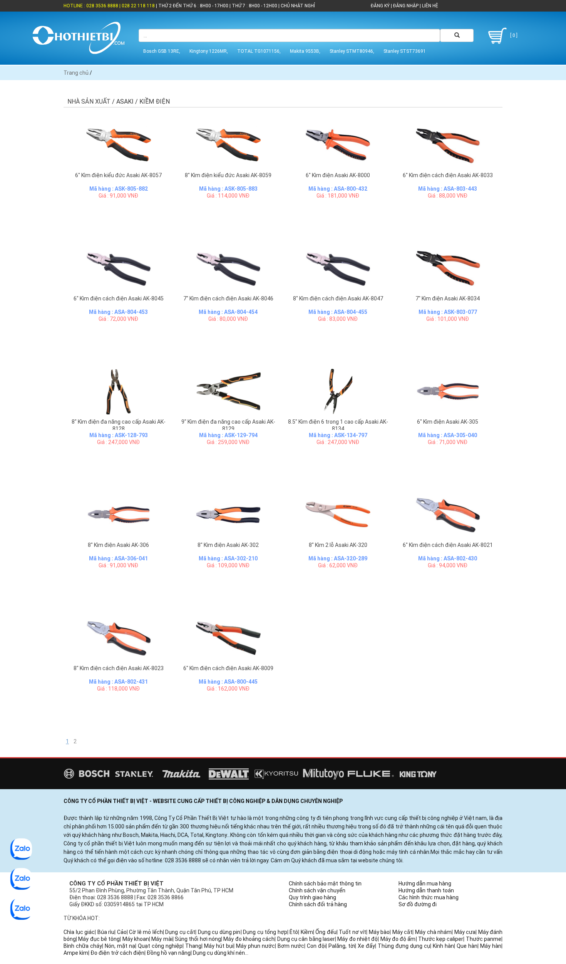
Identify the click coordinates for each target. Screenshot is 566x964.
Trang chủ (76, 73)
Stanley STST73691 (404, 51)
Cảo (122, 932)
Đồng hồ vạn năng (169, 953)
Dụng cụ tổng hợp (265, 932)
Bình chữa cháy (83, 946)
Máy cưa (465, 932)
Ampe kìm (76, 953)
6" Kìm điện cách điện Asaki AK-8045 (119, 298)
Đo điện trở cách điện (117, 953)
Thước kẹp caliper (441, 939)
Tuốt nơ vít (352, 932)
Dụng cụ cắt (180, 932)
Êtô (294, 932)
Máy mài (161, 939)
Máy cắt (402, 932)
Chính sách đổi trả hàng (318, 904)
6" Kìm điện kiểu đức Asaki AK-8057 (118, 175)
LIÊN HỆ (429, 5)
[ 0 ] (513, 35)
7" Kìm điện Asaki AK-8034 (447, 298)
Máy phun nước (255, 946)
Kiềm (307, 932)
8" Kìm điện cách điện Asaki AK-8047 (338, 298)
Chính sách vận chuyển (317, 890)
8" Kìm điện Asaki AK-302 (228, 545)
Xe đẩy (366, 946)
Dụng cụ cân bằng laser (306, 939)
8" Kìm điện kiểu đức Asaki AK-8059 (228, 175)
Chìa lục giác (79, 932)
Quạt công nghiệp (160, 946)
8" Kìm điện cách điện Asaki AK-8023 (119, 668)
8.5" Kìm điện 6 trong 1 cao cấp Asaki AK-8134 (338, 425)
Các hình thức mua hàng (429, 897)
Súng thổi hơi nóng (198, 939)
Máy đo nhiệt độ (357, 939)
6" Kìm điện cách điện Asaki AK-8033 (448, 175)
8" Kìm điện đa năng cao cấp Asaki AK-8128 (119, 425)
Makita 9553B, (305, 51)
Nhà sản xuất (89, 101)
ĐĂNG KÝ (380, 5)
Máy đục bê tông (99, 939)
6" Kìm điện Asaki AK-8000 (338, 175)
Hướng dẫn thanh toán (426, 890)
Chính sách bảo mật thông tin (325, 883)
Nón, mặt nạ (120, 946)
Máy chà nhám (433, 932)
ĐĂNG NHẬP (406, 5)
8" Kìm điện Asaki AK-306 (118, 545)
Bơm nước (291, 946)
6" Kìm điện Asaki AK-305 (447, 422)
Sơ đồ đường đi (418, 904)
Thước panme (483, 939)
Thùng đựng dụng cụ (404, 946)
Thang (193, 946)
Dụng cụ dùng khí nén (219, 953)
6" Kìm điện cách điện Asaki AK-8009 (228, 668)
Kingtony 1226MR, (208, 51)
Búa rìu (106, 932)
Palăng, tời (341, 946)
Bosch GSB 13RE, (161, 51)
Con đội (316, 946)
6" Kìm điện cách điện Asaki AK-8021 (448, 545)
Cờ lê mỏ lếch (146, 932)
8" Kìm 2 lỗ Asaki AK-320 (338, 545)
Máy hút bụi (218, 946)
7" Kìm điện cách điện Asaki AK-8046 (228, 298)
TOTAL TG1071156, (259, 51)
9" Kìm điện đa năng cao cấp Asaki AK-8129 (228, 425)
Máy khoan (135, 939)
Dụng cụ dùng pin (219, 932)
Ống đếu (326, 932)
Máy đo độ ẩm (398, 939)
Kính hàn (443, 946)
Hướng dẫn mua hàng (425, 883)
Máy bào (379, 932)
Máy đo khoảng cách (249, 939)
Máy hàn (490, 946)
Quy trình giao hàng (312, 897)
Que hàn (467, 946)
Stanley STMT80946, (352, 51)
